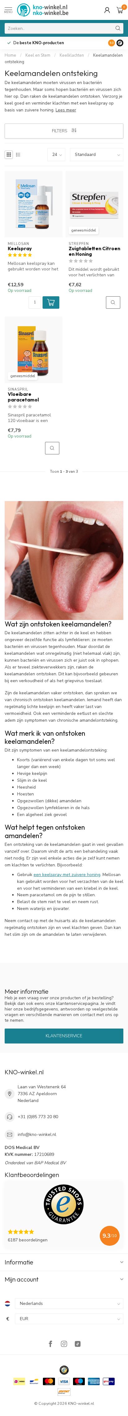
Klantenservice (64, 1036)
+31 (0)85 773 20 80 (38, 1117)
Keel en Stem (37, 55)
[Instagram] (64, 1344)
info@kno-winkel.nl (37, 1134)
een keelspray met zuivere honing (67, 875)
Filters (60, 131)
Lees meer (66, 110)
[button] (51, 302)
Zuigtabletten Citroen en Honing (94, 251)
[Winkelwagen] (120, 10)
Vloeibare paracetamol (23, 397)
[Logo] (120, 43)
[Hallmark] (64, 1370)
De (38, 43)
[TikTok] (78, 1344)
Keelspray (20, 248)
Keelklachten (72, 55)
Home (10, 55)
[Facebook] (50, 1344)
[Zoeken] (118, 28)
